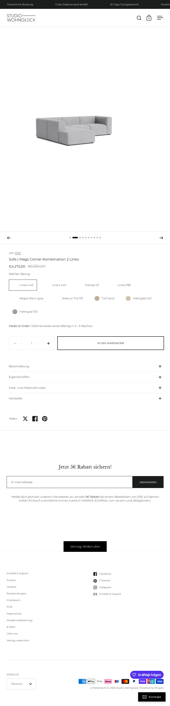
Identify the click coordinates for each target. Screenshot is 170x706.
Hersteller (16, 398)
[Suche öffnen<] (139, 18)
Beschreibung (19, 366)
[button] (8, 237)
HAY (18, 253)
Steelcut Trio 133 (72, 298)
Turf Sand (108, 298)
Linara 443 (26, 285)
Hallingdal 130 (28, 311)
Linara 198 (124, 285)
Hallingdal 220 (142, 298)
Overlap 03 (92, 285)
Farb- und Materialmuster (27, 387)
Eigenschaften (19, 377)
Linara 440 (59, 285)
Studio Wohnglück (127, 687)
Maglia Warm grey (31, 298)
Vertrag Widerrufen (85, 546)
